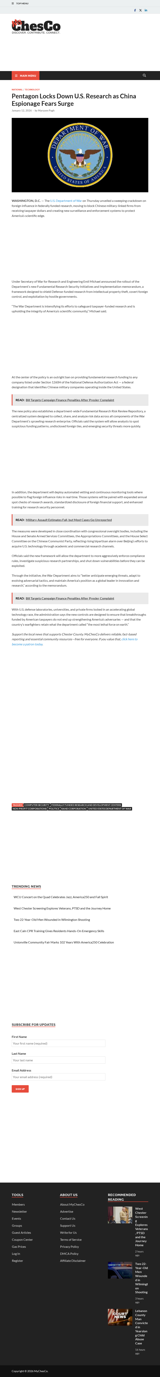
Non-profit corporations (30, 808)
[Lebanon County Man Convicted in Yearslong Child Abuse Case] (120, 1311)
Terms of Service (71, 1239)
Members (18, 1204)
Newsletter (19, 1211)
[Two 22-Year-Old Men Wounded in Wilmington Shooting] (120, 1264)
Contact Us (67, 1218)
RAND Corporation (73, 808)
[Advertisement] (83, 55)
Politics (54, 808)
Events (16, 1218)
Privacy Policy (69, 1246)
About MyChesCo (72, 1204)
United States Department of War (109, 808)
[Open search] (144, 75)
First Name (19, 1037)
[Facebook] (135, 10)
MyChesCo (41, 1371)
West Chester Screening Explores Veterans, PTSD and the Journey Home (62, 908)
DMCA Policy (69, 1253)
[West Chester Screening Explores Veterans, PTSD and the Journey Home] (120, 1209)
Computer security (36, 804)
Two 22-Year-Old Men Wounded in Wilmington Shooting (52, 919)
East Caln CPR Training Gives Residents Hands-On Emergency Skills (59, 931)
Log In (16, 1253)
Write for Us (68, 1232)
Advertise (66, 1211)
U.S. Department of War (66, 200)
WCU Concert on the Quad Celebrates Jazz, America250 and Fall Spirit (61, 897)
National (17, 89)
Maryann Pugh (46, 110)
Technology (32, 89)
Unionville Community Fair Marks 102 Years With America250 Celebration (64, 942)
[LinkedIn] (146, 10)
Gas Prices (19, 1246)
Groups (17, 1225)
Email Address (21, 1070)
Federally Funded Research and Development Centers (86, 804)
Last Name (19, 1053)
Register (17, 1260)
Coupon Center (22, 1239)
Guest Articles (21, 1232)
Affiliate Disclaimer (73, 1260)
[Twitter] (140, 10)
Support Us (67, 1225)
